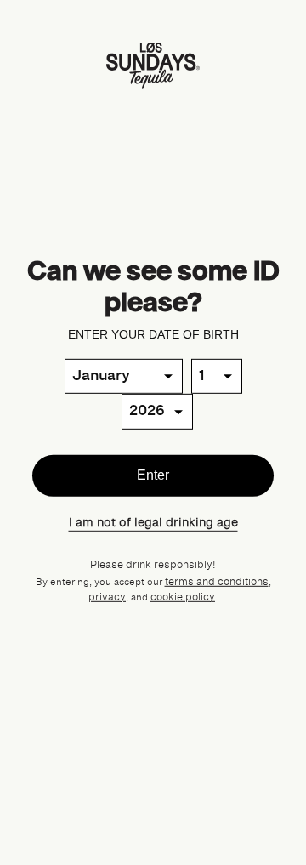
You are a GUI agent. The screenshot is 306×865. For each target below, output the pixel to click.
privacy (107, 597)
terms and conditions (217, 582)
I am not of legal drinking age (153, 522)
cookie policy (182, 597)
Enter (153, 475)
